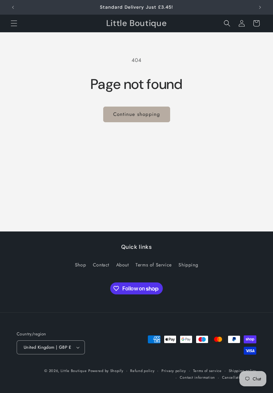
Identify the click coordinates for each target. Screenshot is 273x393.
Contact (101, 264)
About (122, 264)
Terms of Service (154, 264)
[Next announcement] (260, 7)
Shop (80, 264)
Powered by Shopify (106, 370)
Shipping (188, 264)
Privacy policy (173, 370)
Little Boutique (74, 370)
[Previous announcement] (13, 7)
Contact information (197, 377)
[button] (14, 23)
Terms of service (207, 370)
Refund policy (142, 370)
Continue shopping (136, 114)
